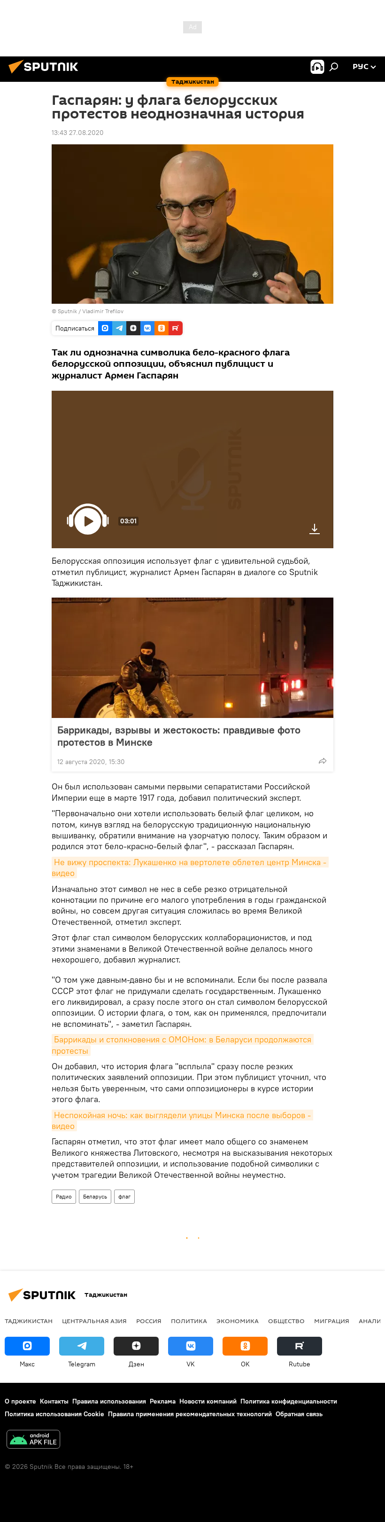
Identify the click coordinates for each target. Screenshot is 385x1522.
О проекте (20, 1401)
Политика (189, 1321)
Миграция (331, 1321)
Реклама (163, 1401)
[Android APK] (33, 1440)
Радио (64, 1196)
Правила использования (109, 1401)
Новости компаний (208, 1401)
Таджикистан (29, 1321)
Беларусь (95, 1196)
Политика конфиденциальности (288, 1401)
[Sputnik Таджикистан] (46, 75)
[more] (322, 760)
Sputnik (68, 311)
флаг (124, 1196)
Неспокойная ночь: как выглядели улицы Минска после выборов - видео (182, 1120)
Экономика (237, 1321)
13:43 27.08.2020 (78, 132)
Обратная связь (299, 1414)
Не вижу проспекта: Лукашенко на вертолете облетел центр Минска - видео (190, 867)
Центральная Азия (94, 1321)
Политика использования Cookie (54, 1414)
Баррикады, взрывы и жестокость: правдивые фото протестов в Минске (178, 736)
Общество (286, 1321)
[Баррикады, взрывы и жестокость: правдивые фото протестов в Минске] (192, 658)
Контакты (54, 1401)
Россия (149, 1321)
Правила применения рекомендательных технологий (190, 1414)
